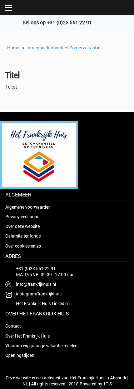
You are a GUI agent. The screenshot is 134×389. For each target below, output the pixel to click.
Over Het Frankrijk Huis (27, 336)
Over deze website (22, 226)
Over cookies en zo (23, 246)
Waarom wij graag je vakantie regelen (41, 345)
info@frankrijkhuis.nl (36, 284)
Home (13, 47)
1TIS (107, 383)
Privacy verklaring (22, 216)
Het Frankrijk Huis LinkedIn (42, 303)
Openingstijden (19, 355)
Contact (13, 326)
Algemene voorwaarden (28, 207)
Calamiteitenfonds (23, 236)
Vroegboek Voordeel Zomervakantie (64, 47)
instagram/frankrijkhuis (38, 293)
